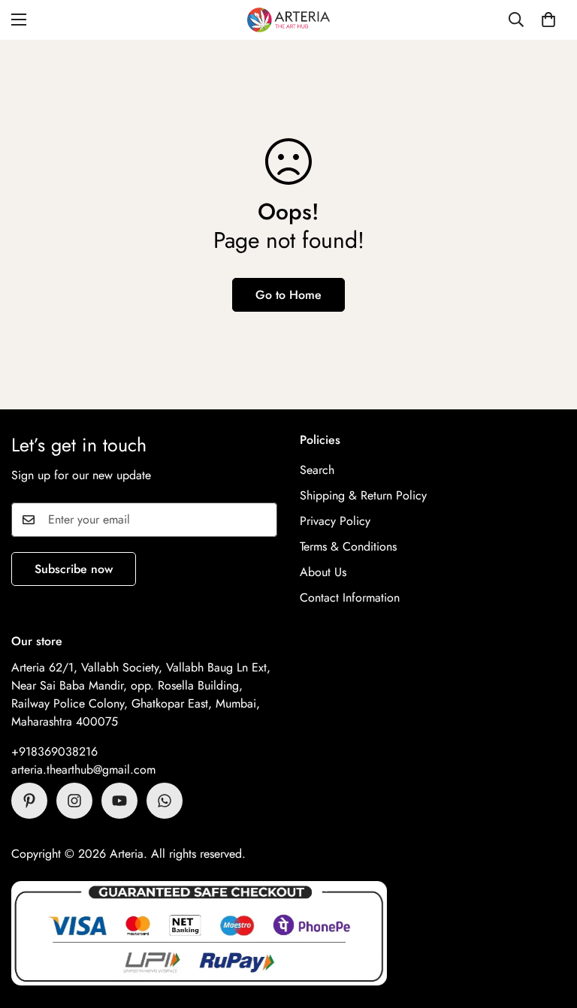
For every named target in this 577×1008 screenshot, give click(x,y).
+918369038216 (54, 751)
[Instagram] (74, 801)
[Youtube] (119, 801)
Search (317, 469)
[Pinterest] (29, 801)
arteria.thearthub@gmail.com (83, 769)
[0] (548, 19)
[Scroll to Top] (547, 926)
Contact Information (350, 597)
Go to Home (288, 294)
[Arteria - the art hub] (288, 20)
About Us (323, 572)
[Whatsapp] (165, 801)
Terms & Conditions (348, 546)
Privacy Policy (335, 521)
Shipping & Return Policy (363, 495)
